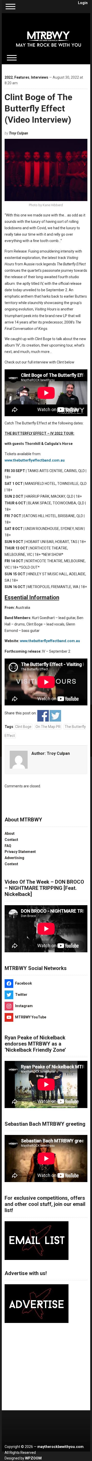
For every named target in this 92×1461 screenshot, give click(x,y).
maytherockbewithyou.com (60, 1447)
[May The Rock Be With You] (48, 36)
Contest (11, 864)
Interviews (39, 77)
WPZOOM (33, 1458)
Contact (11, 840)
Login (83, 3)
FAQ (8, 846)
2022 (9, 77)
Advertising (14, 858)
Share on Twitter (55, 716)
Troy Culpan (18, 133)
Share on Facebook (43, 716)
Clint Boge (23, 727)
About (10, 833)
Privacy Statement (20, 852)
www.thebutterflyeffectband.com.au (35, 460)
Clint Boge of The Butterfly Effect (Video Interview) (38, 108)
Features (21, 77)
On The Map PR (48, 727)
